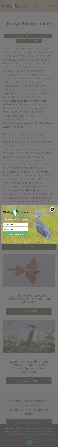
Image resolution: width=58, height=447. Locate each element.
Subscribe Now (15, 234)
